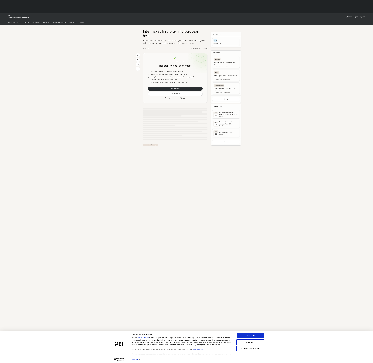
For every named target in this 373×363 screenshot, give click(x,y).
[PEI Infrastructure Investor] (18, 16)
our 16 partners (143, 338)
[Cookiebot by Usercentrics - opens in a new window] (119, 359)
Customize (249, 342)
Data (25, 22)
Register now (175, 89)
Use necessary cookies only (250, 348)
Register (362, 17)
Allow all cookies (250, 336)
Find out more (175, 94)
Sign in (356, 17)
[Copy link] (138, 69)
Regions (81, 22)
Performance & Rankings (39, 22)
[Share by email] (138, 64)
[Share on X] (138, 60)
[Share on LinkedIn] (138, 55)
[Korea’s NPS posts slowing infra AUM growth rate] (226, 62)
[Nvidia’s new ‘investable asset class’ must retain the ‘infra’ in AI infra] (226, 75)
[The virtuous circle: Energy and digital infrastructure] (226, 88)
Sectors (71, 22)
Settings (135, 359)
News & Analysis (13, 22)
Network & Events (58, 22)
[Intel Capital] (226, 42)
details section (198, 349)
